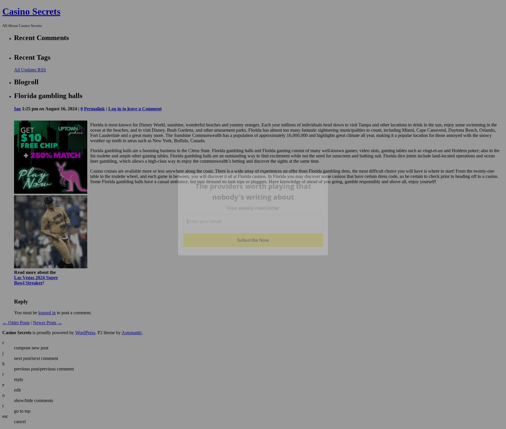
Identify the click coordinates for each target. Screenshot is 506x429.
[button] (253, 191)
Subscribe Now (253, 240)
